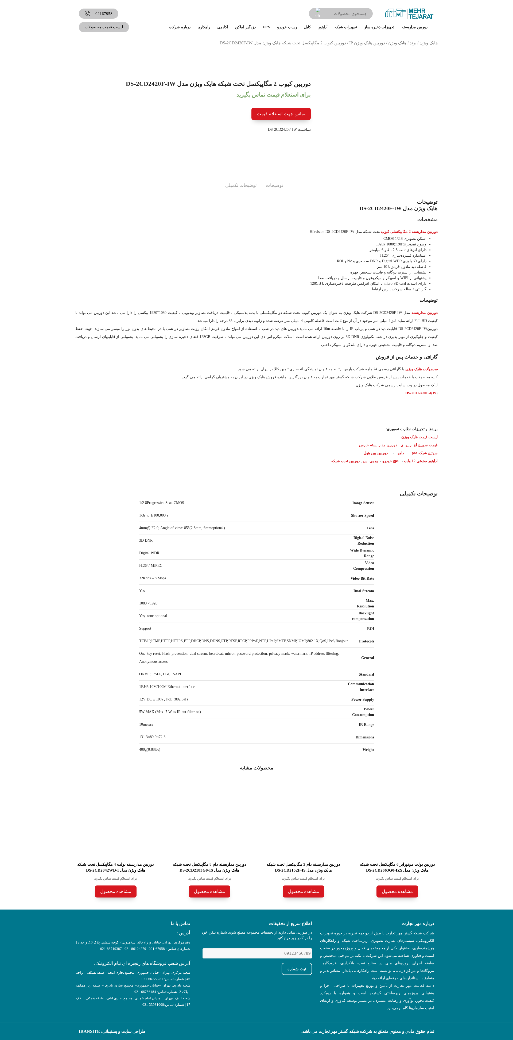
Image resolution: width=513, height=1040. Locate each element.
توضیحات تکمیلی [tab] (241, 185)
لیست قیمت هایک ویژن (419, 437)
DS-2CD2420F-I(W (420, 393)
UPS (266, 27)
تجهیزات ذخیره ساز (379, 27)
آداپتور (323, 27)
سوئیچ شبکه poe (425, 453)
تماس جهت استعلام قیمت (281, 113)
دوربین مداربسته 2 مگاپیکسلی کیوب (409, 232)
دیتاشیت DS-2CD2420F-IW (289, 130)
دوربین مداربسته (415, 27)
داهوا (400, 453)
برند (413, 43)
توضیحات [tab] (274, 185)
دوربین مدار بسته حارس (378, 445)
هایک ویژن (428, 43)
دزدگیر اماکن (245, 27)
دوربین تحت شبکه (345, 461)
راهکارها (203, 27)
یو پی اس (370, 461)
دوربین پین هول (376, 453)
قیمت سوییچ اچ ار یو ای (419, 445)
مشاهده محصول (397, 891)
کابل (307, 27)
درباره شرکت (179, 27)
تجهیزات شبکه (346, 27)
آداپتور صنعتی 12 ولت (421, 461)
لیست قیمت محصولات (104, 27)
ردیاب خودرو (287, 27)
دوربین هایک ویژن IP (367, 43)
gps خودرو (390, 461)
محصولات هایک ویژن (421, 369)
